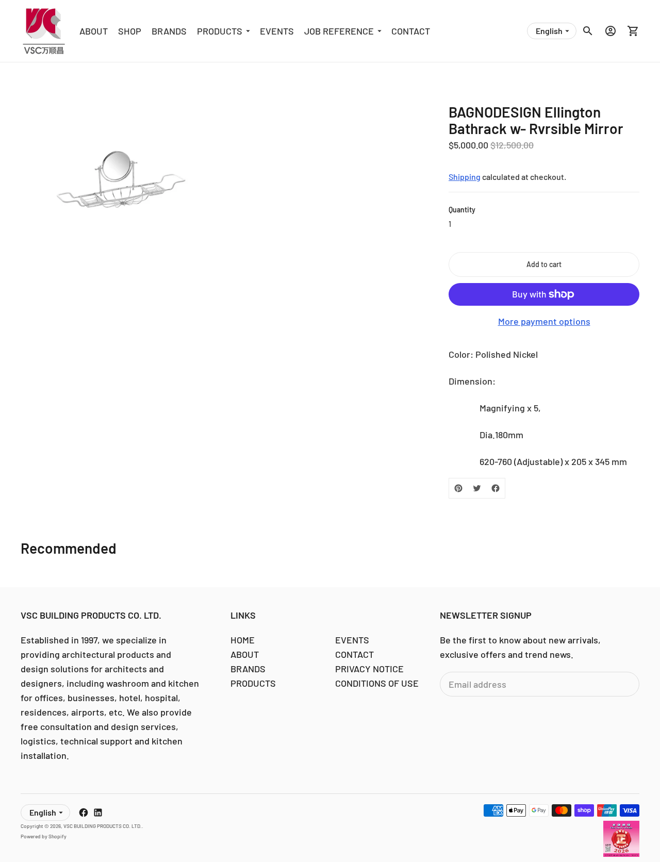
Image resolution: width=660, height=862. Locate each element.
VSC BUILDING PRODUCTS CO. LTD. (102, 826)
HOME (242, 639)
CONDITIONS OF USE (377, 683)
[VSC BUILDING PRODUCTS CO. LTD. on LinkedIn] (98, 812)
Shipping (465, 176)
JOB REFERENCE (339, 31)
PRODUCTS (219, 31)
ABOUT (93, 31)
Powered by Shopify (44, 836)
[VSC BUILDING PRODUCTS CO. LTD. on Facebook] (83, 812)
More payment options (544, 321)
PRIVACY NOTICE (369, 668)
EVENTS (277, 31)
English (549, 31)
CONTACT (410, 31)
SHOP (129, 31)
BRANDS (169, 31)
